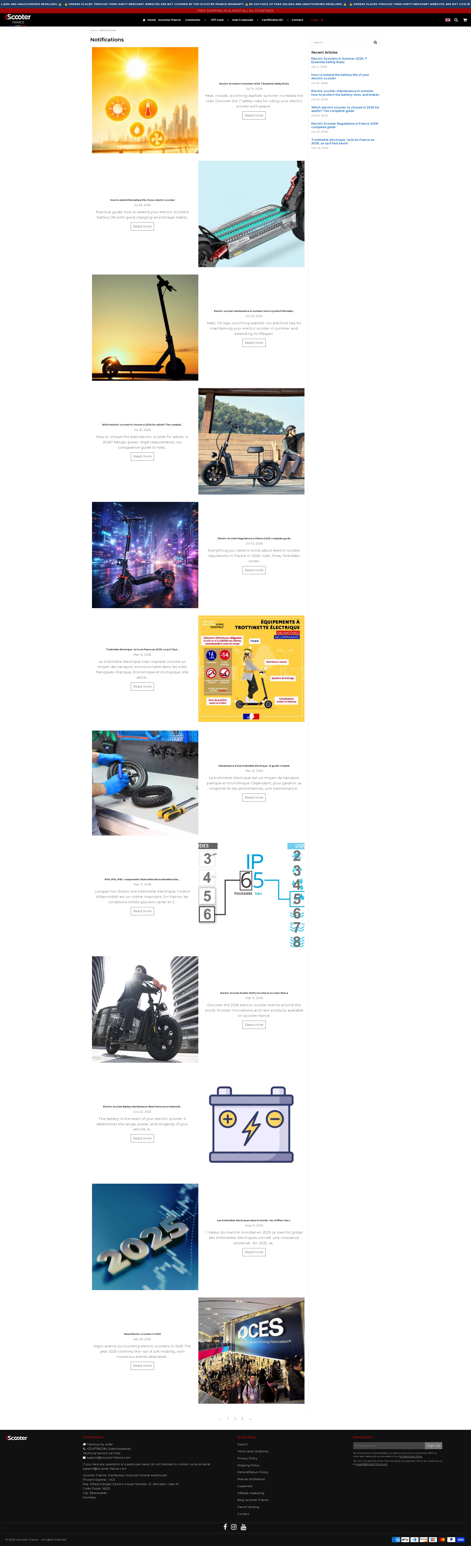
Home (93, 30)
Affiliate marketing (250, 1493)
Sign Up (433, 1446)
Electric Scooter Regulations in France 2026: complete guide (254, 538)
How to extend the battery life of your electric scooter (142, 200)
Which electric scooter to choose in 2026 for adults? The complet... (142, 424)
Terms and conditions (252, 1451)
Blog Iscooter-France (253, 1500)
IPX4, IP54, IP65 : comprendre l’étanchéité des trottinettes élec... (142, 879)
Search (242, 1444)
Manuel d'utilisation (251, 1479)
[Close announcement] (468, 4)
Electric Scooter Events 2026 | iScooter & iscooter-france (254, 993)
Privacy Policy (247, 1458)
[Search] (456, 20)
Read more (254, 115)
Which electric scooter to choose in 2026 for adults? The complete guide (345, 109)
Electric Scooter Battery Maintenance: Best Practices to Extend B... (142, 1106)
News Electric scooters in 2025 (142, 1334)
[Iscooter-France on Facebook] (225, 1528)
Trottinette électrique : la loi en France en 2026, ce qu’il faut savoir (343, 141)
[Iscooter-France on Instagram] (234, 1528)
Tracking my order (100, 1444)
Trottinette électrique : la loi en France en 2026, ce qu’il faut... (142, 649)
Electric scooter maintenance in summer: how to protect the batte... (254, 311)
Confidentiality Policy (410, 1456)
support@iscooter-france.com (108, 1457)
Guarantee (244, 1486)
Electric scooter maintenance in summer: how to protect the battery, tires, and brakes (345, 92)
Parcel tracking (248, 1507)
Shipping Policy (248, 1465)
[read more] (145, 100)
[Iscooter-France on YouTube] (243, 1528)
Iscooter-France (27, 1539)
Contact (243, 1514)
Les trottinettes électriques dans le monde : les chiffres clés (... (254, 1220)
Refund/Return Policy (252, 1472)
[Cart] (465, 20)
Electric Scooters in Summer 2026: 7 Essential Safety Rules (254, 83)
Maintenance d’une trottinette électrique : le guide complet (254, 765)
